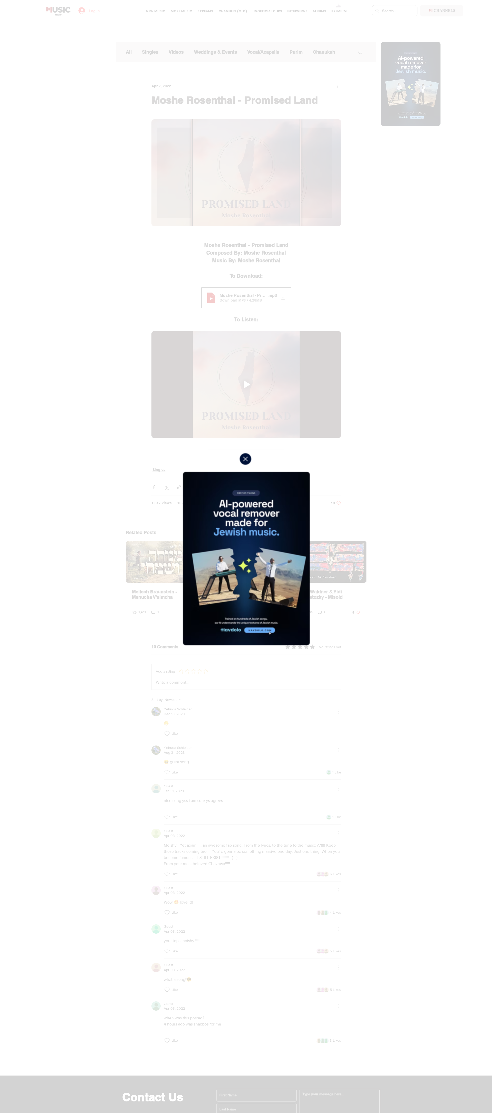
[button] (245, 459)
